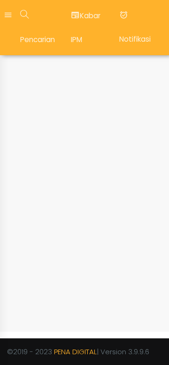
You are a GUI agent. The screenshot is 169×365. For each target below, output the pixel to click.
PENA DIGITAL (75, 352)
